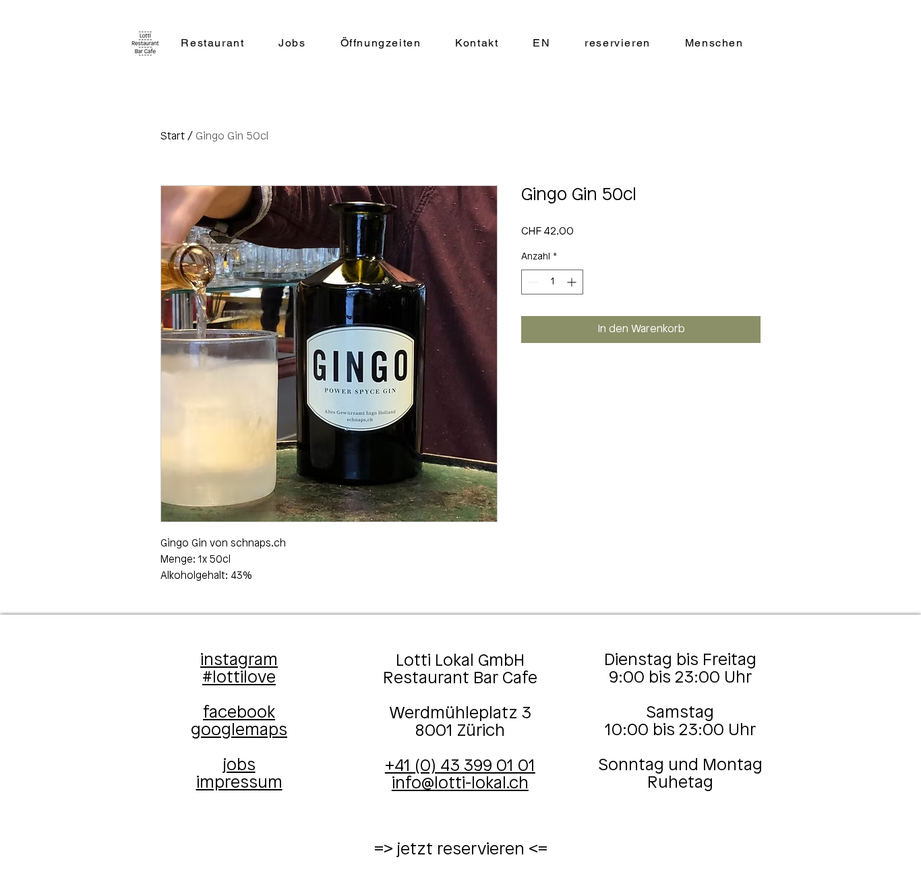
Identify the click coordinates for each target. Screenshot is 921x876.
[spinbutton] (552, 282)
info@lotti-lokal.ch (460, 783)
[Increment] (572, 282)
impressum (239, 783)
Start (172, 136)
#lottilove (239, 678)
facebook (239, 713)
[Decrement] (531, 282)
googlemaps (239, 730)
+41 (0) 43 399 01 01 (460, 766)
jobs (239, 765)
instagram (239, 660)
